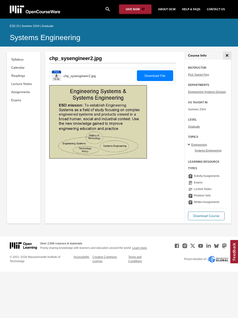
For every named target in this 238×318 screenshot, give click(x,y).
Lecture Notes (21, 84)
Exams (16, 100)
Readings (18, 76)
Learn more (139, 248)
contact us (216, 9)
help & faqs (191, 9)
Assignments (20, 92)
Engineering (199, 144)
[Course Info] (227, 55)
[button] (206, 216)
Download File (155, 76)
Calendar (18, 67)
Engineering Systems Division (207, 92)
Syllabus (17, 59)
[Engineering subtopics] (189, 145)
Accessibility (81, 257)
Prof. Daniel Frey (198, 74)
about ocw (166, 9)
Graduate (194, 126)
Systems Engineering (45, 37)
